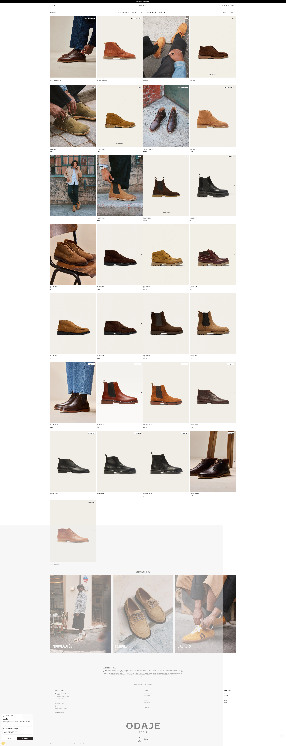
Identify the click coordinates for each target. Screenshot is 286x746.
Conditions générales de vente (56, 743)
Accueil (136, 684)
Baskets (134, 12)
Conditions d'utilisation (68, 743)
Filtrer (232, 12)
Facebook (226, 693)
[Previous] (51, 47)
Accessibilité (146, 707)
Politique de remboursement (61, 708)
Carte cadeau (146, 700)
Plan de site (76, 743)
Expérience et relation (8, 732)
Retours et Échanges (59, 703)
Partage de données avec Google (10, 729)
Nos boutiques (147, 705)
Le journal (146, 698)
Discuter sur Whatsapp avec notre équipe (64, 694)
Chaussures (52, 12)
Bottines (141, 12)
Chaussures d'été (163, 12)
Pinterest (226, 698)
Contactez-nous (60, 701)
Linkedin (225, 702)
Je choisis (9, 738)
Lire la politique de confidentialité (9, 725)
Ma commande (147, 695)
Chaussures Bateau (151, 12)
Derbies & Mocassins (123, 12)
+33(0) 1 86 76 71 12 (61, 698)
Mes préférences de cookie (85, 743)
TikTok (225, 700)
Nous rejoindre (147, 702)
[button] (3, 743)
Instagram (226, 695)
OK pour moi (25, 738)
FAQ (58, 706)
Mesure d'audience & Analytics (10, 731)
